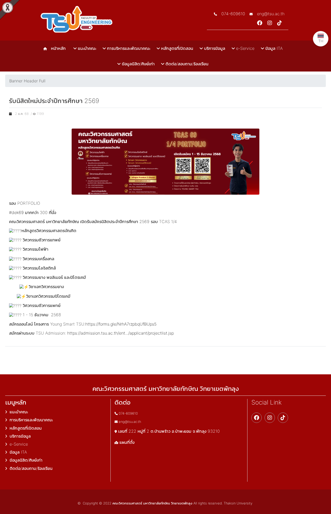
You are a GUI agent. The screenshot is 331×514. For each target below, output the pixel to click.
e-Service (244, 48)
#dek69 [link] (16, 212)
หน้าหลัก (57, 48)
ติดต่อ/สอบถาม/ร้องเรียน (186, 63)
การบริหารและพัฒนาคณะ (128, 48)
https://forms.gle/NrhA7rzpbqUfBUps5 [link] (120, 324)
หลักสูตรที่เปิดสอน (176, 48)
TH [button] (320, 41)
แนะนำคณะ (86, 48)
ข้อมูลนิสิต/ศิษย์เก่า (138, 63)
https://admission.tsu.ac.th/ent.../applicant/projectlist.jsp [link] (120, 333)
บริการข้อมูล (214, 48)
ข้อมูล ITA (273, 48)
